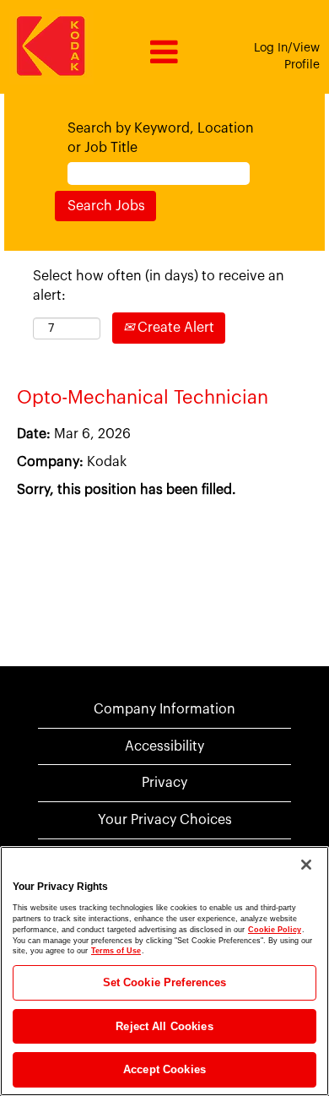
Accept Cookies (164, 1069)
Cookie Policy (274, 929)
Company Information (164, 709)
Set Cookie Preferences (165, 982)
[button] (164, 54)
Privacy (164, 782)
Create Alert (174, 327)
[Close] (306, 864)
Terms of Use (116, 951)
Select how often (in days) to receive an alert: (158, 285)
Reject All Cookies (164, 1026)
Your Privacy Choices (165, 820)
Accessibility (164, 746)
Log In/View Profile (287, 56)
